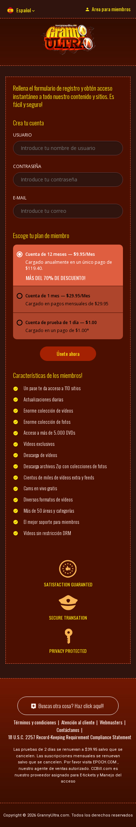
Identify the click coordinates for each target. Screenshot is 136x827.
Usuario (22, 135)
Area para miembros (111, 9)
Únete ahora (68, 353)
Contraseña (27, 166)
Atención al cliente (78, 722)
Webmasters (111, 722)
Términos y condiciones (34, 722)
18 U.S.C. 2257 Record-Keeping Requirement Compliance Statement (69, 737)
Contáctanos (68, 729)
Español (23, 10)
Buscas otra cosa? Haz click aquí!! (71, 706)
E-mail (19, 198)
